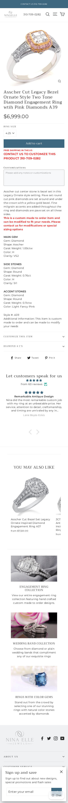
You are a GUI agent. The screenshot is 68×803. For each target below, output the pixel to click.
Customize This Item (18, 336)
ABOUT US (11, 757)
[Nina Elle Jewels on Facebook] (42, 738)
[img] (34, 380)
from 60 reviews (31, 384)
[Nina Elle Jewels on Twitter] (49, 738)
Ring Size (10, 127)
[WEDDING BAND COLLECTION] (34, 625)
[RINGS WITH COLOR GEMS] (34, 679)
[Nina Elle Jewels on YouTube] (62, 738)
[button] (31, 432)
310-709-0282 (32, 14)
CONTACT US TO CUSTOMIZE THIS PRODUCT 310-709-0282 (30, 156)
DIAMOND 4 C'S (13, 346)
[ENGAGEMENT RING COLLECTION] (34, 568)
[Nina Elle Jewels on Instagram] (56, 738)
